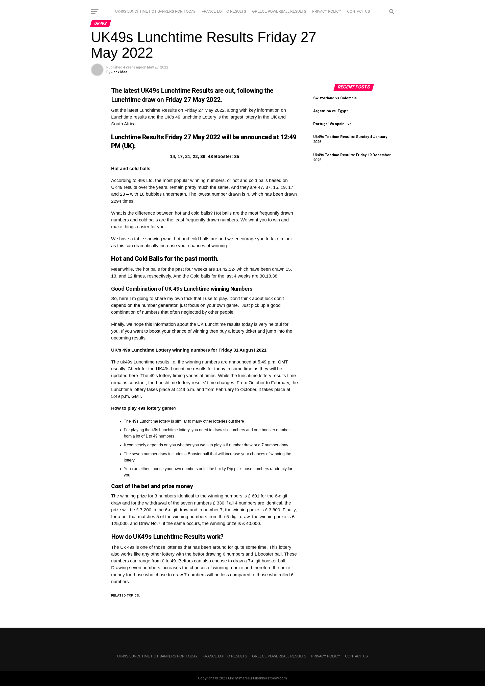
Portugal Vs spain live (332, 124)
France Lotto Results (224, 11)
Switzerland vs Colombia (335, 98)
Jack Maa (119, 72)
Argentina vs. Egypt (330, 111)
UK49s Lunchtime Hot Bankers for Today (155, 11)
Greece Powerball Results (279, 11)
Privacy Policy (326, 11)
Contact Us (358, 11)
